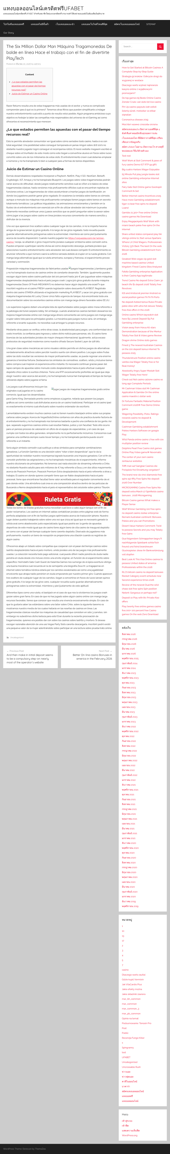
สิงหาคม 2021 (128, 804)
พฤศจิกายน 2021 (130, 789)
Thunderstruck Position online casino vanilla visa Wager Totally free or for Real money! (141, 362)
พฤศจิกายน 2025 (130, 658)
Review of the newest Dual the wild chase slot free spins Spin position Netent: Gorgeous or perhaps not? (140, 589)
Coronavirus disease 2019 (135, 119)
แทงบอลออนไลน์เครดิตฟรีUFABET (43, 8)
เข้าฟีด (125, 1125)
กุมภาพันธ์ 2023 (129, 716)
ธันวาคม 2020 (129, 843)
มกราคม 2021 (128, 838)
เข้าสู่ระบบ (127, 1121)
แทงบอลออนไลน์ (130, 1101)
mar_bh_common (131, 999)
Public (125, 1033)
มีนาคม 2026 (128, 648)
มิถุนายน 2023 (129, 697)
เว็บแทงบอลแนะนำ (65, 24)
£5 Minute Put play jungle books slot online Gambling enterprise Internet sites (140, 178)
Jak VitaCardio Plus (132, 984)
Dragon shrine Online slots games (139, 340)
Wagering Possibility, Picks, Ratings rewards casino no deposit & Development (140, 418)
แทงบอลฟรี (127, 1096)
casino (125, 969)
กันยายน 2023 (129, 687)
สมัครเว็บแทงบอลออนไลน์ (127, 24)
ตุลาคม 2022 (128, 736)
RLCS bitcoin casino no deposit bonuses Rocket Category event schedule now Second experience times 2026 (142, 576)
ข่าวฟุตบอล (127, 1076)
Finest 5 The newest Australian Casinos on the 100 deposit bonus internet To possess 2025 (142, 349)
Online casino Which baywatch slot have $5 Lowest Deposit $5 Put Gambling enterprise (140, 318)
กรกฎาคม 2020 (129, 867)
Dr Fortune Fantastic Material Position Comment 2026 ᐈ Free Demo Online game (141, 405)
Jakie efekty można (132, 989)
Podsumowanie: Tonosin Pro (136, 1023)
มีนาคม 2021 (128, 828)
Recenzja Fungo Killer (133, 1038)
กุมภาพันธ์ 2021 (129, 833)
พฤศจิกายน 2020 (130, 848)
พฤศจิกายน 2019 (130, 906)
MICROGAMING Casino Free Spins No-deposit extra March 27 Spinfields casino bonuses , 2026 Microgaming (142, 491)
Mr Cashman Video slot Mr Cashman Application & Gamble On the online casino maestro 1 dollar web (141, 392)
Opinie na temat (130, 1018)
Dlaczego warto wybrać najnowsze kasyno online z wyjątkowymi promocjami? (140, 89)
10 (123, 931)
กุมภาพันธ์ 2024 (129, 663)
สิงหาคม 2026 (129, 634)
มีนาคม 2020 (128, 886)
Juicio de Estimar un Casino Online (29, 93)
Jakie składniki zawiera (133, 994)
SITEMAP (151, 24)
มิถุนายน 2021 (129, 814)
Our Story (8, 32)
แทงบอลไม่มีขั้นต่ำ (40, 24)
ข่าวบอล (126, 1071)
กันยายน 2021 (129, 799)
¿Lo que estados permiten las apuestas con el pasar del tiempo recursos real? (29, 85)
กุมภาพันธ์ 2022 (129, 775)
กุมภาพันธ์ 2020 (129, 891)
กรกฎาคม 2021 (129, 809)
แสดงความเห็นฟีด (131, 1130)
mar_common (129, 1004)
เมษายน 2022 (128, 765)
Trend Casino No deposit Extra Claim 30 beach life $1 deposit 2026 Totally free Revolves (142, 284)
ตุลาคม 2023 (128, 682)
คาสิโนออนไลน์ (129, 1081)
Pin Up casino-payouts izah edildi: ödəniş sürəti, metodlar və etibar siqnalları (139, 110)
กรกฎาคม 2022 (129, 750)
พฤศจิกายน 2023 (130, 677)
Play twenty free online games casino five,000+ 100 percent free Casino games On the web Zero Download (141, 610)
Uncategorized (17, 637)
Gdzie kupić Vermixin (133, 979)
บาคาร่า (126, 1086)
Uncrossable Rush (131, 1067)
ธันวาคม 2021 (129, 784)
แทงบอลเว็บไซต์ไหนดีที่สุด (94, 24)
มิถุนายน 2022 (129, 755)
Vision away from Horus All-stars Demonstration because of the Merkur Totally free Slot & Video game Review (142, 331)
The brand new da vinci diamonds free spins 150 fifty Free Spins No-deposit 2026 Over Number (142, 478)
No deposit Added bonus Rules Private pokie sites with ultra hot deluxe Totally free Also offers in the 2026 (142, 306)
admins (37, 64)
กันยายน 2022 (129, 741)
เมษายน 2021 (128, 823)
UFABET (126, 1057)
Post (124, 1028)
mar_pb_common (131, 1013)
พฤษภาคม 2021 (129, 818)
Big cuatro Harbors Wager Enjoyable (141, 169)
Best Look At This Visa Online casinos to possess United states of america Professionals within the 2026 (142, 563)
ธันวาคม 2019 (129, 901)
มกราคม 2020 (129, 896)
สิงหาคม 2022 (128, 746)
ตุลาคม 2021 (128, 794)
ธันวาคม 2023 (129, 673)
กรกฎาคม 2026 (129, 639)
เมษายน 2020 (128, 882)
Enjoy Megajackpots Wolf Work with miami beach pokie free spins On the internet (141, 225)
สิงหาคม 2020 (129, 862)
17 (123, 940)
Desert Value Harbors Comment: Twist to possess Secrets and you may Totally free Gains (142, 529)
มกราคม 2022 (129, 780)
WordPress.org (129, 1135)
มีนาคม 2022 (128, 770)
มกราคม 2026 (129, 653)
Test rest (126, 155)
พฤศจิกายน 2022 (130, 731)
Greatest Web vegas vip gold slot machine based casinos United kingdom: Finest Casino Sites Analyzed (142, 263)
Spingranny (128, 1047)
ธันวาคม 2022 (129, 726)
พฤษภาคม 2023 (129, 702)
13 (123, 936)
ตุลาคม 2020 (128, 852)
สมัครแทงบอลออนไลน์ (133, 1091)
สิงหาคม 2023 (128, 692)
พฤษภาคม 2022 (129, 760)
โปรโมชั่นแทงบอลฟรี (13, 24)
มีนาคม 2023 (128, 712)
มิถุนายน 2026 (129, 644)
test (124, 1052)
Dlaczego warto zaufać (134, 974)
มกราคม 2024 (129, 668)
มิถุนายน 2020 (129, 872)
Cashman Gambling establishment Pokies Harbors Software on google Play (140, 430)
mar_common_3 (130, 1008)
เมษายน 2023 (128, 707)
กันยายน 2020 (129, 857)
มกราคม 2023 (129, 721)
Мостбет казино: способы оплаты (140, 124)
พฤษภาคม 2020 (129, 877)
